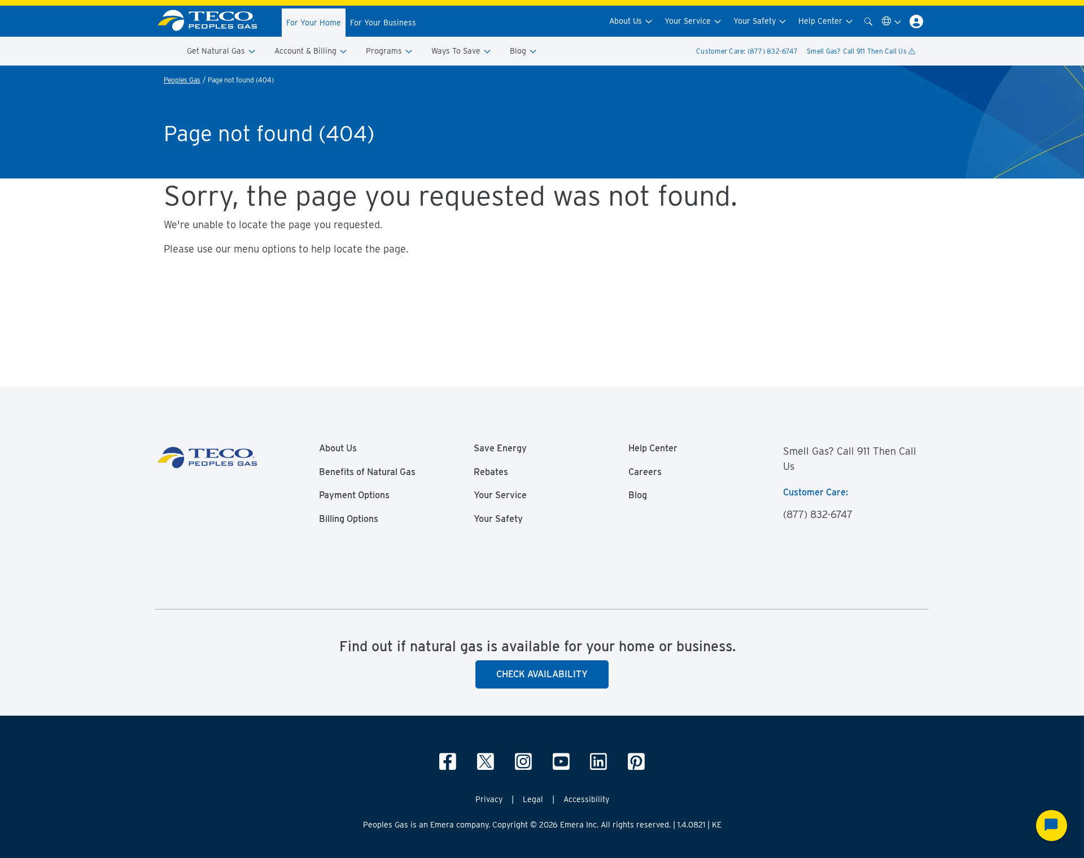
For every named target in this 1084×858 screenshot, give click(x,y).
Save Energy (500, 448)
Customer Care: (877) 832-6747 (747, 51)
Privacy (488, 799)
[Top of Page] (214, 21)
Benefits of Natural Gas (367, 472)
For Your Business (383, 22)
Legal (533, 799)
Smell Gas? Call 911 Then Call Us (857, 51)
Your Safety (755, 20)
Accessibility (586, 799)
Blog (519, 50)
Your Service (689, 20)
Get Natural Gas (217, 50)
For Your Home (313, 22)
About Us (626, 20)
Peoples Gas (182, 80)
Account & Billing (306, 50)
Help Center (821, 20)
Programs (385, 50)
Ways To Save (457, 50)
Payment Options (354, 495)
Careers (645, 472)
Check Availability (542, 674)
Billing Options (348, 519)
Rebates (491, 472)
